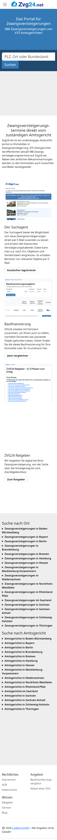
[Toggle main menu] (5, 4)
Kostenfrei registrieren (21, 270)
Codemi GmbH (21, 828)
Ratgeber (7, 802)
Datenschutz (9, 790)
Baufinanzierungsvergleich (41, 781)
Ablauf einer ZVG (40, 788)
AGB (4, 784)
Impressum (9, 779)
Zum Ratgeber (16, 479)
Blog (4, 812)
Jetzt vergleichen (17, 355)
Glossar (6, 807)
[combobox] (28, 56)
